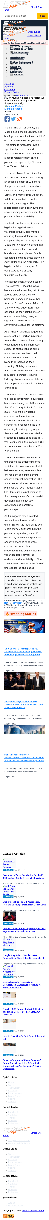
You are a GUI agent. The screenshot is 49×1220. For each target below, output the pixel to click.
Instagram (13, 1123)
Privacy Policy (11, 92)
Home (7, 603)
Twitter (11, 1117)
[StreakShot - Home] (13, 25)
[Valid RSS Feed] (9, 1217)
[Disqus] (24, 814)
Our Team (9, 89)
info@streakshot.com (19, 1140)
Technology (19, 53)
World (11, 1085)
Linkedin (12, 1120)
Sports (15, 67)
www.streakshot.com (22, 95)
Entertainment (21, 62)
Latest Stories (21, 49)
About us (9, 84)
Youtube (12, 1115)
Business (17, 58)
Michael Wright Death (31, 43)
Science (16, 72)
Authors (8, 86)
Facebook (13, 1112)
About (11, 1202)
